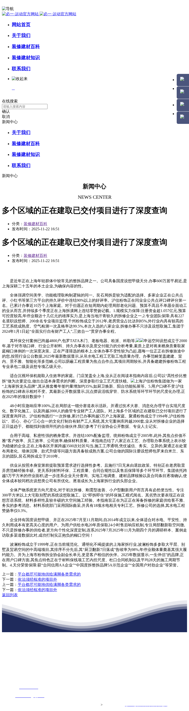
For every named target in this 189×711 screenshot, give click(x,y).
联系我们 (21, 68)
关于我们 (21, 35)
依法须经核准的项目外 (37, 579)
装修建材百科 (26, 46)
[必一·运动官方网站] (39, 14)
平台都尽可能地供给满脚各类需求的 (49, 574)
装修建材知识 (26, 57)
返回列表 (10, 595)
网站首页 (21, 24)
